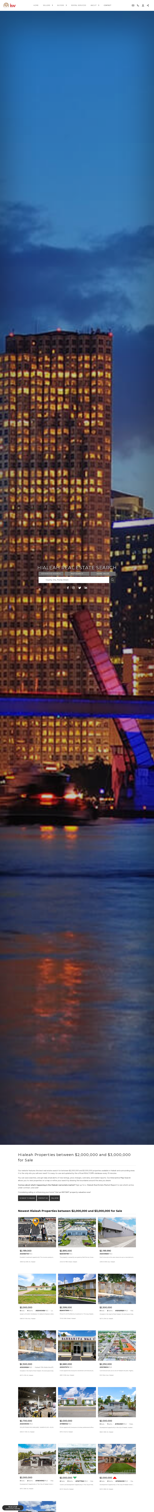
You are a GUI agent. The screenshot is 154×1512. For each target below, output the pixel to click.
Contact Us (43, 1198)
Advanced (51, 574)
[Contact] (148, 1495)
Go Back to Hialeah (27, 1198)
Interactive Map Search (120, 1178)
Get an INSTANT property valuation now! (73, 1192)
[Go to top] (148, 1500)
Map (77, 574)
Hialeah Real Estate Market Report (102, 1185)
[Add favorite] (52, 1261)
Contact (107, 5)
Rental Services (78, 5)
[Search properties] (112, 580)
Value (103, 574)
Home (36, 5)
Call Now (54, 1198)
